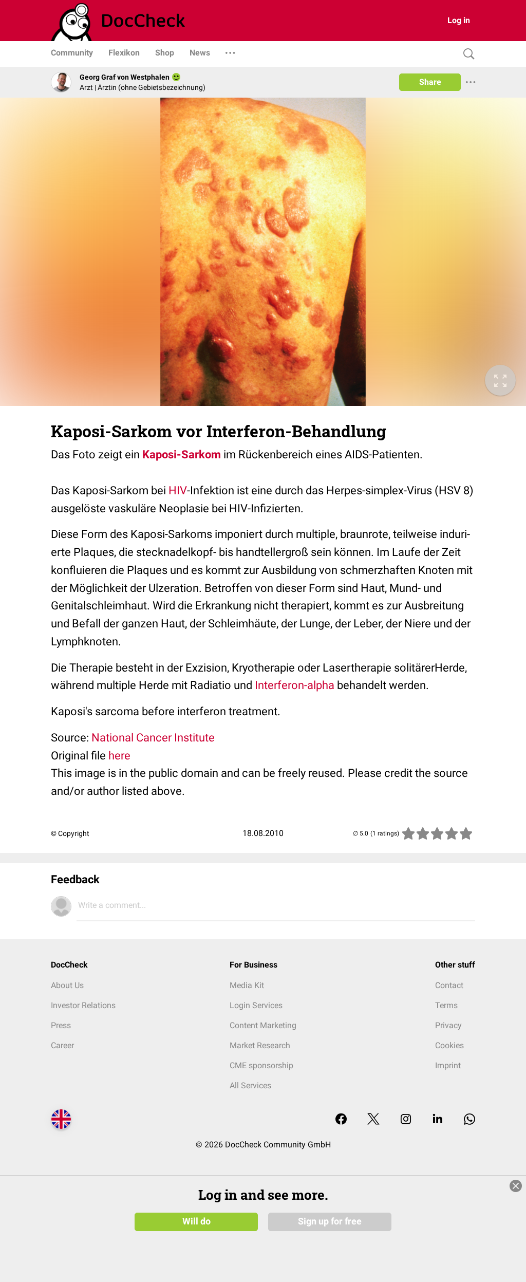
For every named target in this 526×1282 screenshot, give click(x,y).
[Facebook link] (341, 1120)
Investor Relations (83, 1005)
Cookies (449, 1045)
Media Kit (247, 985)
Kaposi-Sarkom (181, 454)
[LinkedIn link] (437, 1120)
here (119, 755)
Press (61, 1025)
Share (430, 82)
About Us (67, 985)
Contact (449, 985)
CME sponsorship (261, 1065)
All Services (250, 1085)
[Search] (466, 54)
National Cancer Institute (153, 737)
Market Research (260, 1045)
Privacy (448, 1025)
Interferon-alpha (294, 685)
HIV (177, 490)
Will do (196, 1221)
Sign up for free (330, 1221)
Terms (446, 1005)
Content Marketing (263, 1025)
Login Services (256, 1005)
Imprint (448, 1065)
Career (62, 1045)
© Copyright (70, 833)
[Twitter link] (373, 1120)
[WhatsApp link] (469, 1120)
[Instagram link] (405, 1120)
